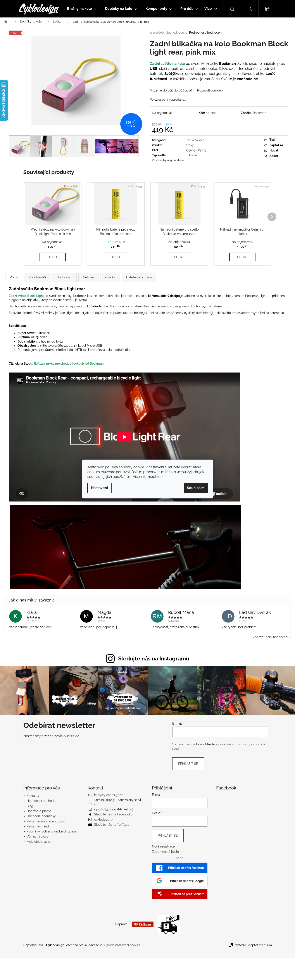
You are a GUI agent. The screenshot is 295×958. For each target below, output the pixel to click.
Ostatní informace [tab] (139, 277)
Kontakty (33, 796)
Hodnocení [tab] (64, 277)
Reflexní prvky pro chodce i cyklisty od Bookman (69, 363)
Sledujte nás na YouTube (111, 824)
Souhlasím (196, 488)
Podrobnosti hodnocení (205, 32)
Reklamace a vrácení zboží (46, 821)
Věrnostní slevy (37, 836)
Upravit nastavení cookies (122, 945)
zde (159, 477)
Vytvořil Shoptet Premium (253, 945)
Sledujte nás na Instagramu (153, 658)
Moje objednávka (39, 841)
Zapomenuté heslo (165, 851)
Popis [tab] (14, 277)
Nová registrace (163, 846)
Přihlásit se (188, 763)
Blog (30, 806)
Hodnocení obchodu (41, 801)
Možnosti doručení (210, 90)
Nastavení (99, 488)
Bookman (259, 113)
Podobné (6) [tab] (37, 277)
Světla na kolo (195, 140)
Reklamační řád (38, 826)
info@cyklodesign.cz (108, 795)
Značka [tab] (110, 277)
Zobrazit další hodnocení (270, 637)
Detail (53, 257)
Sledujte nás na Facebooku (113, 814)
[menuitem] (82, 8)
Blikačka (191, 155)
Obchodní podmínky (41, 816)
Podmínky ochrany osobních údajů (51, 831)
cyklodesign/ (103, 819)
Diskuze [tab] (88, 277)
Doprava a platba (39, 811)
